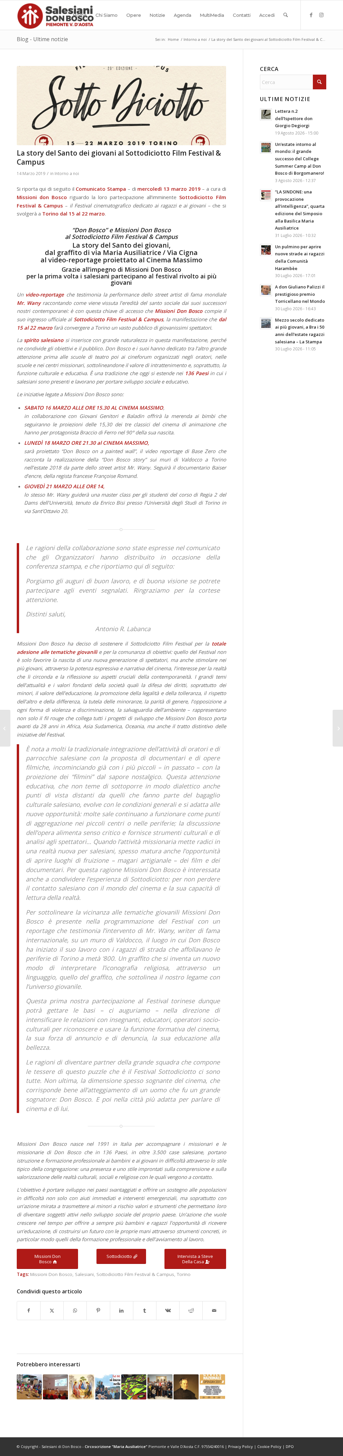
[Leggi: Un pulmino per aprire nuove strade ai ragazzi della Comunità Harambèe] (266, 250)
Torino (184, 1274)
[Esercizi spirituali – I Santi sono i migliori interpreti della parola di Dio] (5, 728)
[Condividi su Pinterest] (98, 1310)
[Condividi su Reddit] (191, 1310)
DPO (290, 1446)
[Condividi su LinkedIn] (121, 1310)
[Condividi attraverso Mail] (214, 1310)
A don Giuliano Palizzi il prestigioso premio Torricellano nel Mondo (300, 294)
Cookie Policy (269, 1446)
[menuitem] (80, 15)
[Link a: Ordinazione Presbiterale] (81, 1386)
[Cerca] (285, 15)
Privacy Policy (240, 1446)
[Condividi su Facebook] (28, 1310)
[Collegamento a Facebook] (311, 15)
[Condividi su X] (52, 1310)
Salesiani (84, 1274)
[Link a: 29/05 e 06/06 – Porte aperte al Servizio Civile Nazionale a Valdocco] (212, 1386)
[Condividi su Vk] (167, 1310)
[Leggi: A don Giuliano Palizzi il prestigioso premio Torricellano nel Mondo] (266, 290)
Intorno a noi (67, 173)
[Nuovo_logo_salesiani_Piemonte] (55, 15)
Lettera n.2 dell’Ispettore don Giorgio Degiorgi (294, 118)
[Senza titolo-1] (121, 105)
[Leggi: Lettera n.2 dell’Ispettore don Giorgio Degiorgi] (266, 114)
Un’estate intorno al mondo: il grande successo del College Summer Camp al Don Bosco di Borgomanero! (299, 158)
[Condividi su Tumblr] (144, 1310)
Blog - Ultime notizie (42, 39)
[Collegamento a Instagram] (321, 15)
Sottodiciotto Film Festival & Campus (135, 1274)
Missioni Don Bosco (51, 1274)
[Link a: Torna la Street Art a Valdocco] (133, 1386)
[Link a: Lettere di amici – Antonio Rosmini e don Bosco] (186, 1386)
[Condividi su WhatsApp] (75, 1310)
